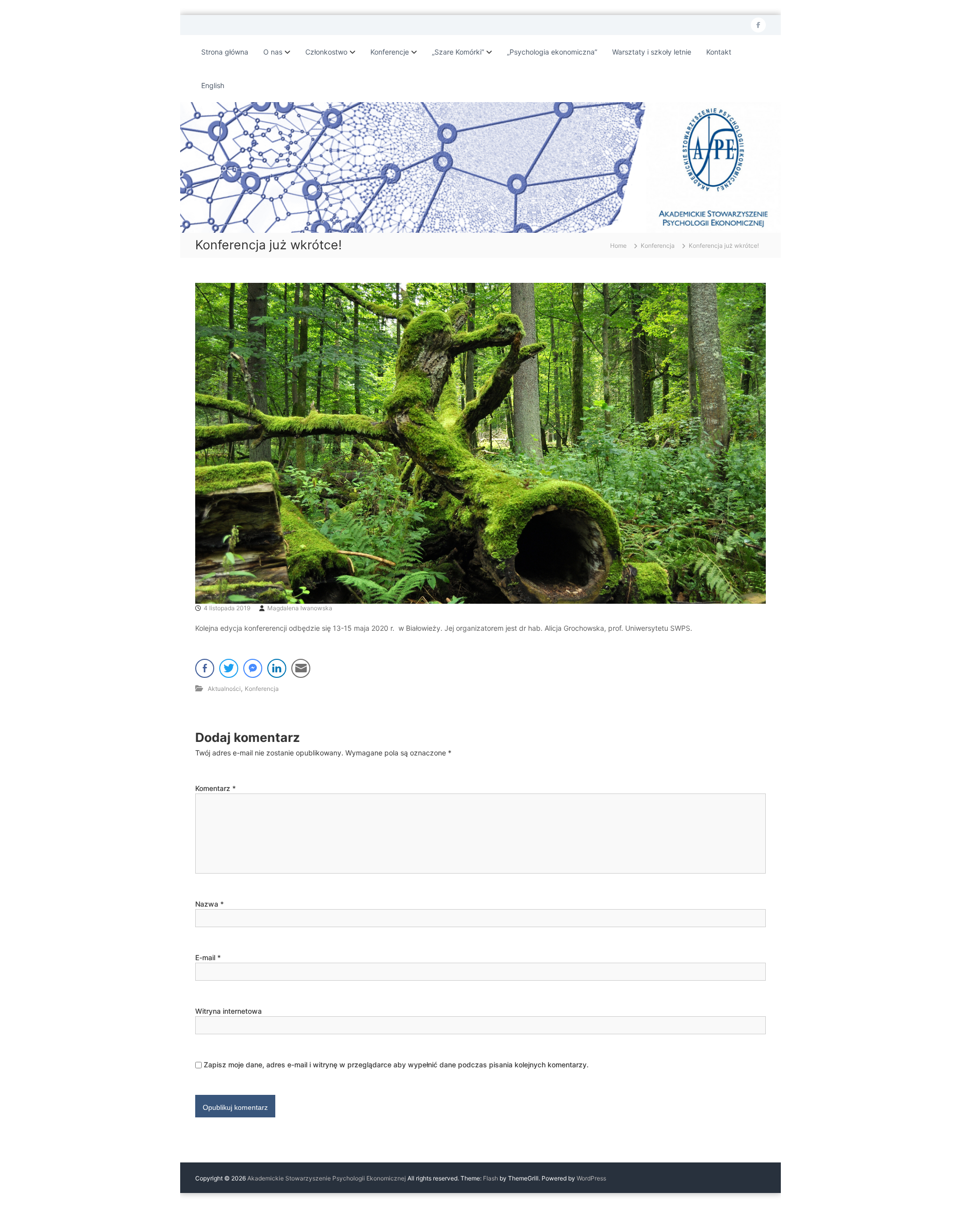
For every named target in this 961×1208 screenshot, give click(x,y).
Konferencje (389, 52)
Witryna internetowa (228, 1011)
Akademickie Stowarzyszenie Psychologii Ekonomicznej (326, 1178)
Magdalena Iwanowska (299, 608)
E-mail (208, 957)
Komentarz (215, 788)
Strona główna (224, 52)
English (212, 85)
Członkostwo (326, 52)
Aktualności (224, 688)
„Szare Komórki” (458, 52)
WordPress (591, 1178)
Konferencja (658, 245)
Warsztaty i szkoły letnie (651, 52)
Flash (490, 1178)
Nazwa (209, 904)
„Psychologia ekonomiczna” (552, 52)
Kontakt (718, 52)
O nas (272, 52)
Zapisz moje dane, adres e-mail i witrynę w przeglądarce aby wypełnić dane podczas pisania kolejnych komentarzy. (396, 1064)
